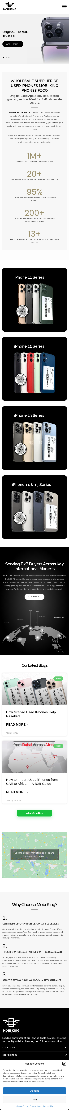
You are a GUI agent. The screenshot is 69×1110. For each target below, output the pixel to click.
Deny (35, 1099)
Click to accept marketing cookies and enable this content (34, 855)
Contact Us (48, 1106)
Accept (34, 1090)
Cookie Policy (22, 1106)
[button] (64, 1063)
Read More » (17, 724)
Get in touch (12, 44)
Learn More (34, 597)
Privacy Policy (36, 1106)
